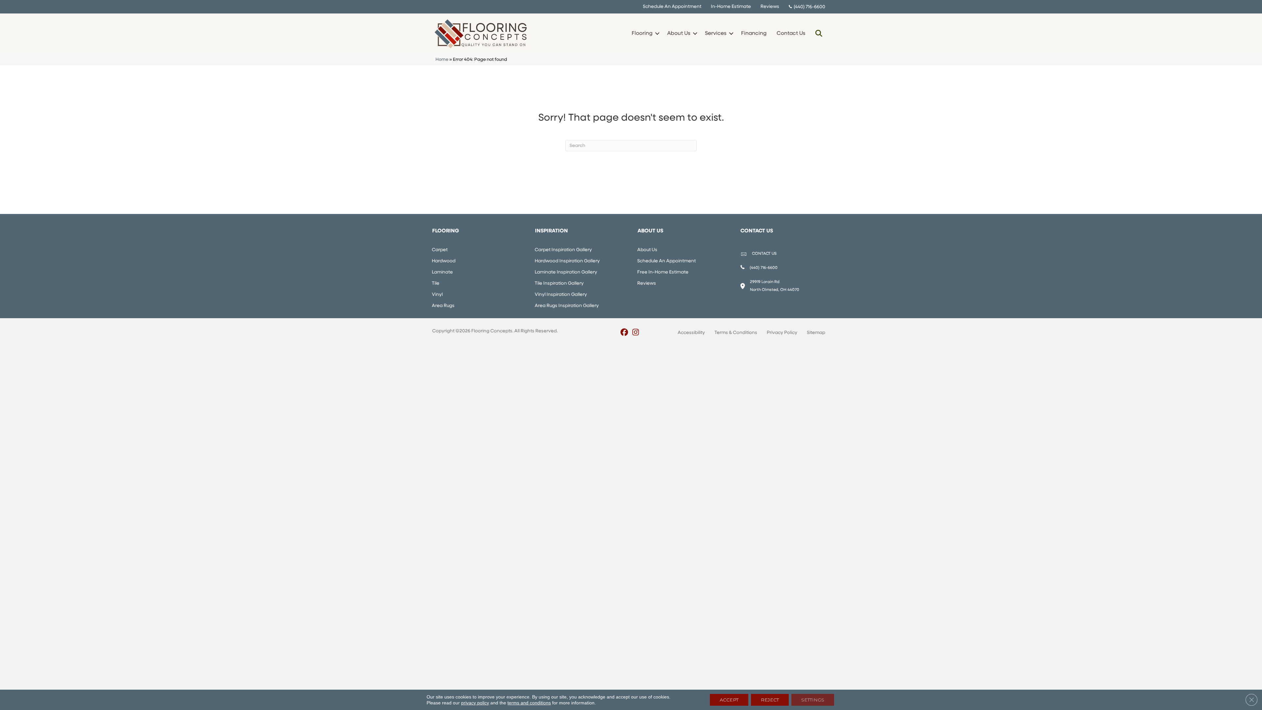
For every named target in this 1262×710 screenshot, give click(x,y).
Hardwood (444, 261)
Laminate (442, 272)
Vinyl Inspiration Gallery (561, 294)
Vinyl (437, 294)
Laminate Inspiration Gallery (566, 272)
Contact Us (791, 33)
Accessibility (691, 332)
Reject (770, 700)
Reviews (769, 6)
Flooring (642, 33)
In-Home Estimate (731, 6)
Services (715, 33)
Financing (753, 33)
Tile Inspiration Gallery (559, 283)
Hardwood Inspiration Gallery (567, 261)
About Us (678, 33)
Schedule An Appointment (672, 6)
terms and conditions (529, 702)
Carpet (440, 250)
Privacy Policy (782, 332)
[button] (657, 33)
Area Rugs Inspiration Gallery (567, 305)
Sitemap (816, 332)
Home (441, 60)
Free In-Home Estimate (663, 272)
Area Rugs (443, 305)
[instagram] (636, 333)
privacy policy (475, 702)
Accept (729, 700)
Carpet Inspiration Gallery (563, 250)
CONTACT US (764, 254)
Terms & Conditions (735, 332)
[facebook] (624, 333)
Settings (812, 700)
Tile (435, 283)
